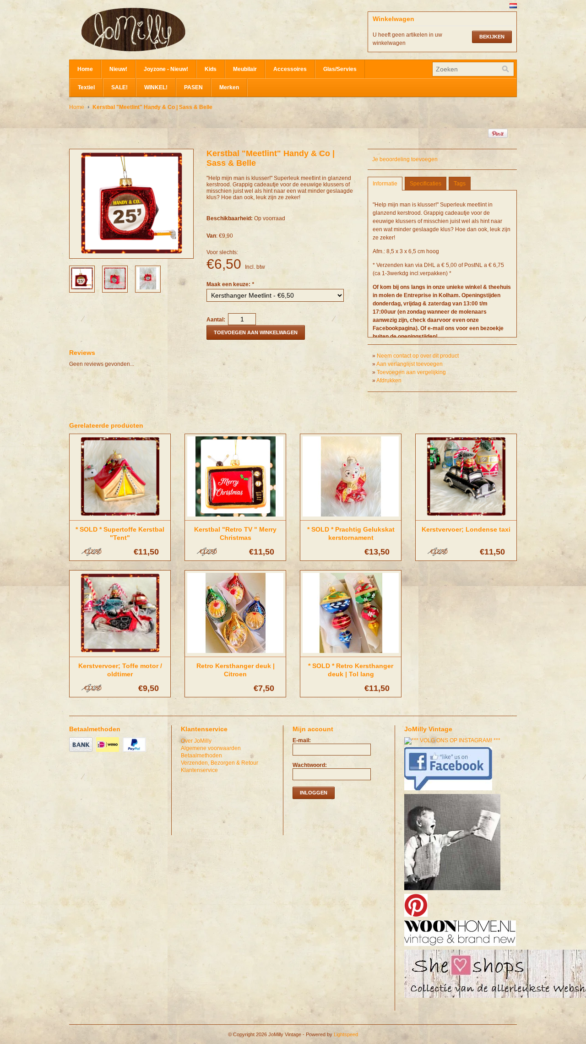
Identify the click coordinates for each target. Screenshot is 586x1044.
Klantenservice (199, 770)
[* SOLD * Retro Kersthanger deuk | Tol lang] (350, 653)
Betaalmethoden (201, 755)
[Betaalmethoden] (82, 752)
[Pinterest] (417, 917)
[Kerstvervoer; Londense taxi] (466, 517)
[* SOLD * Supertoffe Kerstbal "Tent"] (120, 517)
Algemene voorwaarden (211, 748)
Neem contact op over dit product (418, 356)
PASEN (193, 87)
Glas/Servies (340, 69)
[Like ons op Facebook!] (449, 791)
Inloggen (313, 792)
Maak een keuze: (230, 284)
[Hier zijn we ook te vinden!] (461, 946)
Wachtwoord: (310, 765)
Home (85, 69)
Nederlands (513, 5)
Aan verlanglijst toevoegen (409, 364)
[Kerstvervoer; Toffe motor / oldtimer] (120, 653)
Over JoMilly (196, 741)
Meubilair (245, 69)
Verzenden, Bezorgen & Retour (219, 763)
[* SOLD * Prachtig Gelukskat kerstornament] (350, 517)
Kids (211, 69)
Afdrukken (389, 380)
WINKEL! (156, 87)
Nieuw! (118, 69)
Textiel (86, 87)
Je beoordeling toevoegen (405, 159)
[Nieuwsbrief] (453, 890)
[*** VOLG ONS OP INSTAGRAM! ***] (453, 740)
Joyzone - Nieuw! (166, 69)
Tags (460, 183)
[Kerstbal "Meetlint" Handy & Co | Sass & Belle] (82, 287)
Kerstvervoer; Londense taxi (466, 529)
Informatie (385, 183)
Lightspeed (346, 1034)
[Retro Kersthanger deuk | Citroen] (235, 653)
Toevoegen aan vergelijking (411, 372)
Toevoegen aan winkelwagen (256, 332)
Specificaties (425, 183)
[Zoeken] (505, 69)
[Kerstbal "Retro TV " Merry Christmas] (235, 517)
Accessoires (290, 69)
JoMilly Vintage (160, 30)
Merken (229, 87)
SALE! (119, 87)
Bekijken (492, 36)
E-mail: (302, 740)
